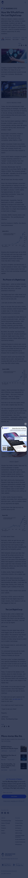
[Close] (25, 424)
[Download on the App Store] (10, 447)
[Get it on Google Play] (10, 450)
